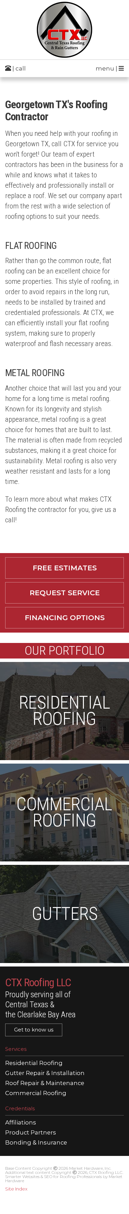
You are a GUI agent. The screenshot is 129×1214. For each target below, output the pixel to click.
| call (18, 68)
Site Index (16, 1189)
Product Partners (30, 1133)
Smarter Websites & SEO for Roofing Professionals (53, 1176)
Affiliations (20, 1123)
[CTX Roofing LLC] (64, 30)
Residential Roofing (34, 1063)
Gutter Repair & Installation (45, 1073)
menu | (107, 68)
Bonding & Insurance (36, 1143)
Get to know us (33, 1030)
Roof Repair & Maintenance (44, 1083)
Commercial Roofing (35, 1093)
